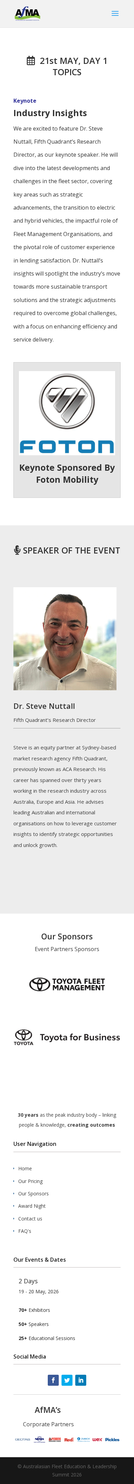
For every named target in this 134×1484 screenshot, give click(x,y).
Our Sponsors (33, 1193)
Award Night (32, 1206)
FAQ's (24, 1231)
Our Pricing (30, 1181)
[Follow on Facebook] (53, 1380)
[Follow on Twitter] (67, 1380)
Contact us (30, 1218)
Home (25, 1168)
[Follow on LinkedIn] (80, 1380)
